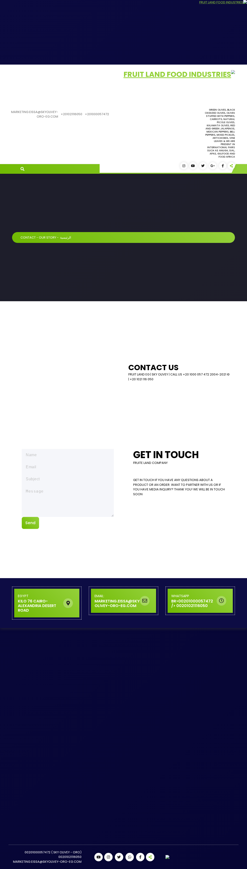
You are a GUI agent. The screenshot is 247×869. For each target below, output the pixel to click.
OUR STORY (47, 237)
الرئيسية (65, 237)
